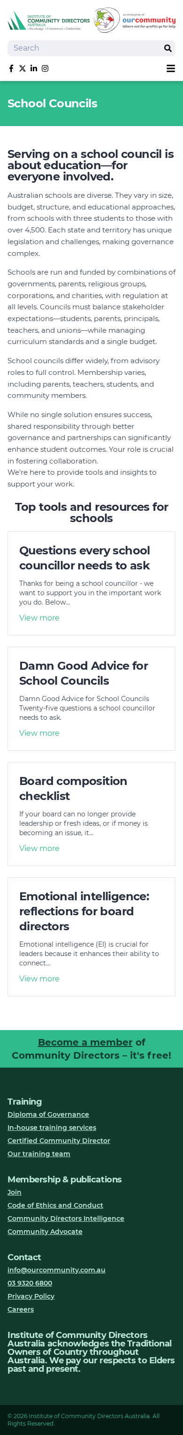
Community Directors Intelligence (66, 1218)
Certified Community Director (59, 1140)
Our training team (39, 1154)
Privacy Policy (31, 1296)
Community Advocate (45, 1231)
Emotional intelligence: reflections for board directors (84, 911)
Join (15, 1192)
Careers (21, 1309)
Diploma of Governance (48, 1114)
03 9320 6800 (30, 1283)
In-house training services (52, 1127)
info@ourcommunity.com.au (57, 1270)
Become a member (85, 1042)
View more (39, 617)
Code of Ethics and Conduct (55, 1205)
